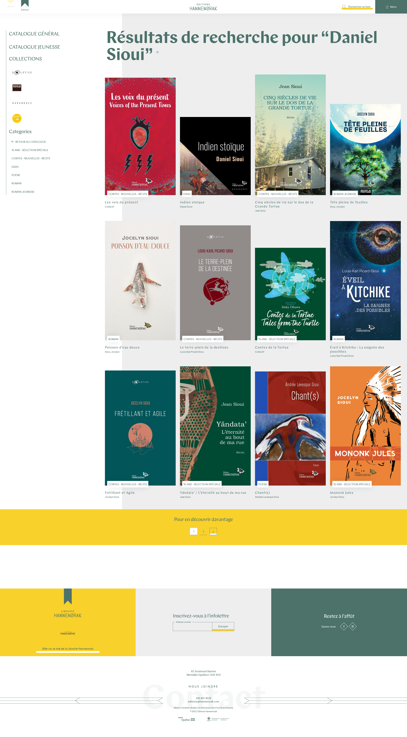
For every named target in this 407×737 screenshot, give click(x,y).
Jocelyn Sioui (112, 496)
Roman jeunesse (345, 194)
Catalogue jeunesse (34, 47)
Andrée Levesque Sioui (267, 496)
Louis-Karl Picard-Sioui (192, 351)
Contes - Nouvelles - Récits (127, 194)
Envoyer (223, 626)
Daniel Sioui (186, 206)
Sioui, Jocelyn (337, 206)
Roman (113, 339)
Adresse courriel (183, 622)
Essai (186, 194)
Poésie (263, 484)
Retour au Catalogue (30, 142)
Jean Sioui (260, 210)
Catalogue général (34, 34)
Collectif (109, 206)
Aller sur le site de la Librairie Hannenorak (67, 648)
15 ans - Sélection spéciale (277, 339)
